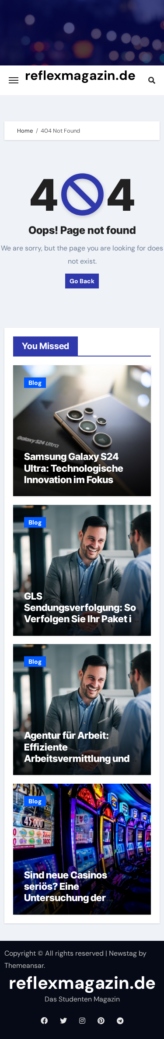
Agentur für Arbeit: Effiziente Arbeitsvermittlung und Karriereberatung (76, 752)
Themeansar (24, 965)
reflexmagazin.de (80, 75)
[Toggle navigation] (13, 80)
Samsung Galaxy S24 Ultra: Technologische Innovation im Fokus (73, 468)
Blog (35, 383)
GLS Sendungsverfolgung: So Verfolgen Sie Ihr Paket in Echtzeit (80, 613)
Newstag (123, 953)
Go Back (82, 281)
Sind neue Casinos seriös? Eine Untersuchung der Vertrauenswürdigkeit (74, 892)
